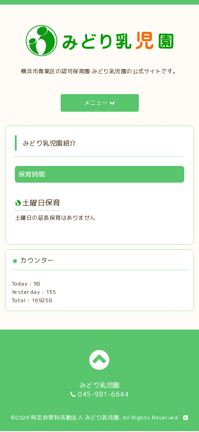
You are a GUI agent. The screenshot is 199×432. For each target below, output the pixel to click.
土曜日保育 (41, 202)
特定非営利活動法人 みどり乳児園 (75, 417)
